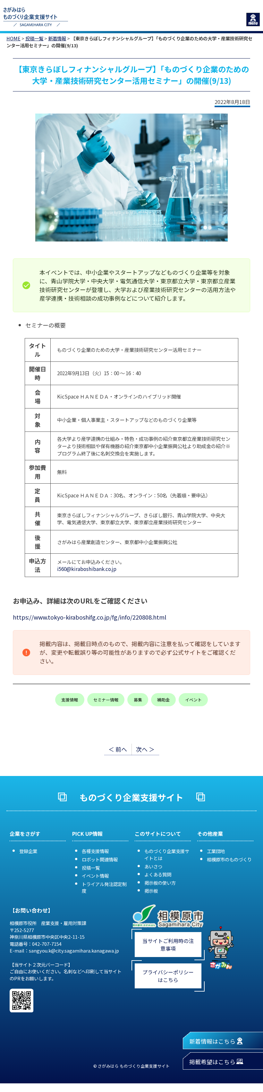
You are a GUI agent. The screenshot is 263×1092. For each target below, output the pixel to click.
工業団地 (216, 851)
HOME (13, 38)
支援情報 (69, 700)
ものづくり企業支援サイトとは (166, 854)
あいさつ (153, 866)
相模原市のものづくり (229, 859)
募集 (138, 700)
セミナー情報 (105, 700)
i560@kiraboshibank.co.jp (86, 568)
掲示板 (151, 890)
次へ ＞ (145, 749)
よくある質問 (157, 874)
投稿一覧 (34, 38)
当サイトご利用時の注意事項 (168, 944)
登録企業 (28, 851)
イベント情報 (95, 875)
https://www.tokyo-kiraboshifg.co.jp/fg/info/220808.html (89, 617)
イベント (193, 700)
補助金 (163, 700)
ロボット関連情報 (100, 859)
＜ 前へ (117, 749)
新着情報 (57, 38)
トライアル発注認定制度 (104, 887)
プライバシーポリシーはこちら (168, 976)
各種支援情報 (95, 851)
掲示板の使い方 (160, 882)
